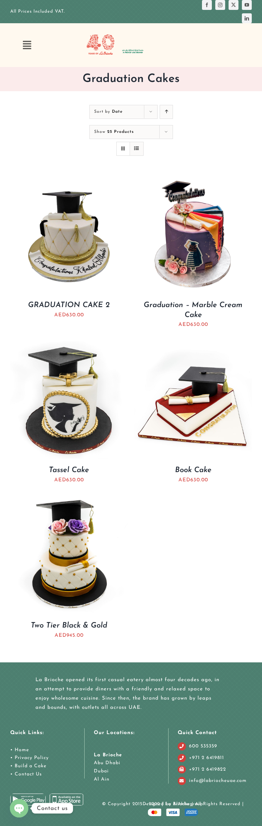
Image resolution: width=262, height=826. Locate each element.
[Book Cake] (193, 345)
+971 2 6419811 (206, 757)
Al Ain (102, 779)
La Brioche (108, 755)
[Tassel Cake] (69, 345)
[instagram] (220, 5)
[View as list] (136, 148)
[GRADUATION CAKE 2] (69, 180)
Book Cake (193, 470)
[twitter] (233, 5)
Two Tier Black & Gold (69, 626)
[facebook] (207, 5)
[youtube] (247, 5)
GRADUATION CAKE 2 (69, 305)
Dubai (101, 771)
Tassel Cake (69, 470)
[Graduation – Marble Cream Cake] (193, 180)
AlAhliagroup (188, 804)
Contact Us (27, 774)
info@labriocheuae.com (218, 780)
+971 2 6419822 (207, 769)
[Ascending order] (166, 112)
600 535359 (203, 746)
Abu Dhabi (107, 763)
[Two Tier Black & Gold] (69, 501)
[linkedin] (247, 18)
